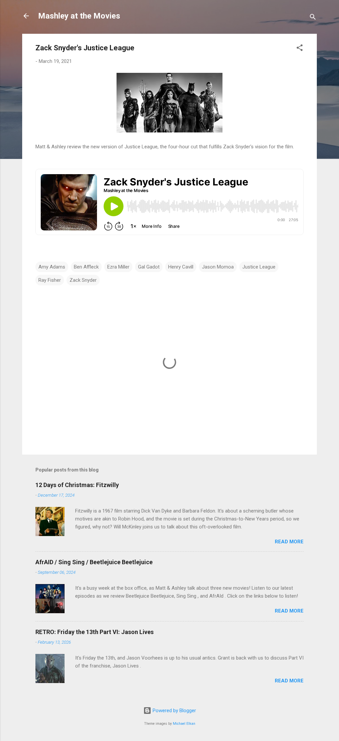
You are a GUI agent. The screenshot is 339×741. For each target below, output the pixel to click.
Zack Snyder (83, 280)
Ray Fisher (49, 280)
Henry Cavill (180, 267)
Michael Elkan (184, 723)
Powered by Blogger (173, 711)
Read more (289, 542)
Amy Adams (51, 267)
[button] (300, 49)
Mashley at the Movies (79, 16)
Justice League (258, 267)
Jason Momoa (218, 267)
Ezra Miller (118, 267)
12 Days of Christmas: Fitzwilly (77, 484)
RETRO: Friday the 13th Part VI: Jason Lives (94, 631)
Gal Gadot (149, 267)
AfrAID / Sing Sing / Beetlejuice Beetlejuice (94, 562)
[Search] (313, 18)
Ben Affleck (86, 267)
